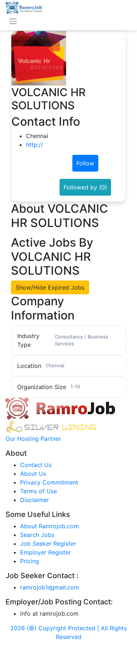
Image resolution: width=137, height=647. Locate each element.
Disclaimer (34, 499)
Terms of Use (38, 491)
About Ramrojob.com (49, 526)
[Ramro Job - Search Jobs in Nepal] (24, 7)
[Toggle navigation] (12, 21)
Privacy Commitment (49, 482)
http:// (34, 144)
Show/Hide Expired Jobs (50, 287)
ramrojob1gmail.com (49, 587)
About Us (33, 473)
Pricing (29, 561)
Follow (85, 163)
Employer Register (45, 552)
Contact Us (36, 464)
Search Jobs (37, 534)
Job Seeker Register (48, 543)
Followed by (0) (85, 187)
